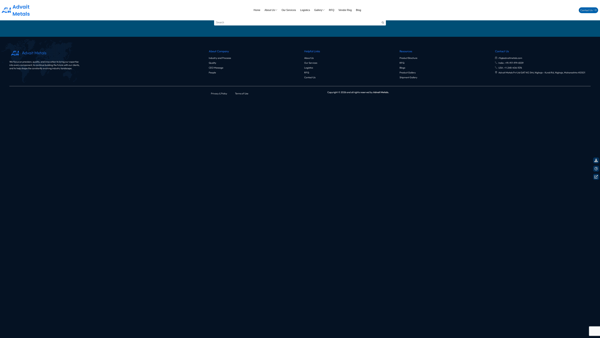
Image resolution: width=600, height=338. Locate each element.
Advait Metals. (381, 92)
